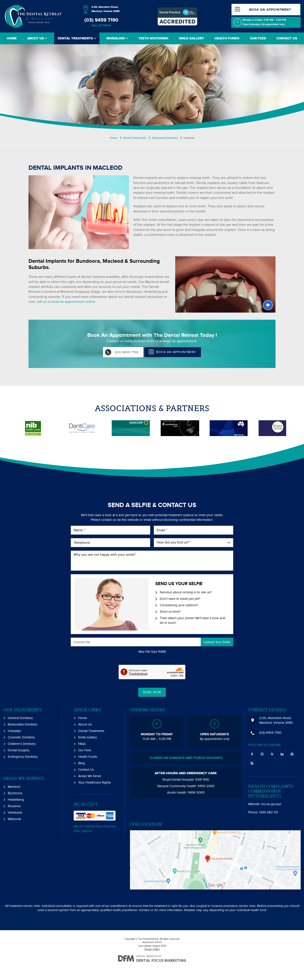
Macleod (14, 787)
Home (12, 38)
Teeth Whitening (153, 38)
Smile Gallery (191, 38)
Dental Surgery (18, 750)
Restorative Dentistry (22, 724)
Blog (81, 763)
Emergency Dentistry (23, 757)
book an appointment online (73, 301)
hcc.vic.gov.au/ (271, 804)
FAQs (82, 744)
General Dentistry (20, 718)
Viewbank (15, 812)
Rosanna (14, 806)
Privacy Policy (152, 949)
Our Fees (258, 38)
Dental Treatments (76, 38)
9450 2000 (206, 786)
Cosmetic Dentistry (21, 737)
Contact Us (286, 38)
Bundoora (15, 793)
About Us (36, 38)
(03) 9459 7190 (101, 22)
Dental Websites (147, 956)
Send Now (152, 692)
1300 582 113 (268, 812)
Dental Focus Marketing (161, 960)
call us (42, 301)
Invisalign (116, 38)
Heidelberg (16, 800)
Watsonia (14, 819)
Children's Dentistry (22, 744)
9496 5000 (196, 792)
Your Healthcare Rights (94, 782)
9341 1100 (202, 780)
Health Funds (227, 38)
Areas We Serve (89, 776)
